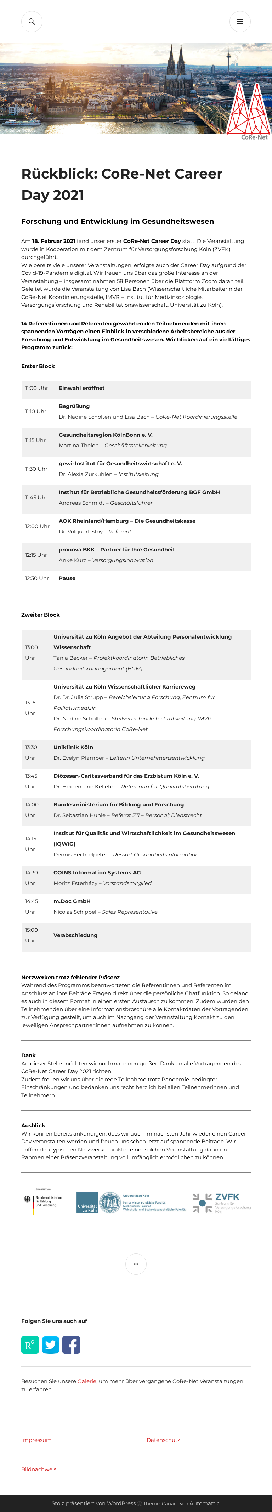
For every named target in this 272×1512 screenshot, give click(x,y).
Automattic (204, 1503)
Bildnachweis (38, 1469)
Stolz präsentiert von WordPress (94, 1503)
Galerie (87, 1381)
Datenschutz (163, 1440)
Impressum (36, 1440)
